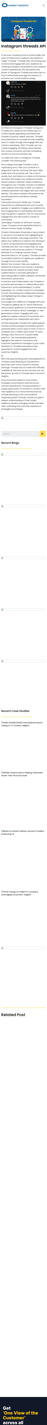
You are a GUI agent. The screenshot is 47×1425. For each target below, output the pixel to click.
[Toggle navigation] (43, 5)
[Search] (43, 434)
